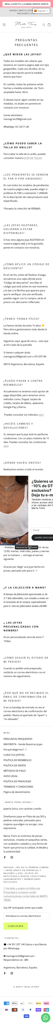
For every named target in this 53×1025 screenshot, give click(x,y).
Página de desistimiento (17, 792)
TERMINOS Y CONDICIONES (18, 786)
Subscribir (16, 926)
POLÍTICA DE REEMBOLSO (17, 760)
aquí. (41, 414)
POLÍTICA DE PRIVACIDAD (17, 781)
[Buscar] (44, 24)
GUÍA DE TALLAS (33, 158)
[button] (41, 10)
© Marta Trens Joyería (26, 987)
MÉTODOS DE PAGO (15, 770)
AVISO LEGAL (11, 776)
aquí (6, 446)
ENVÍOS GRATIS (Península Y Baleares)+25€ (26, 12)
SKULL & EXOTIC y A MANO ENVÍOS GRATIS (26, 4)
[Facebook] (5, 857)
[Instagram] (12, 857)
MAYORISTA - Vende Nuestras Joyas (23, 744)
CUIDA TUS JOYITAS (14, 754)
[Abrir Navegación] (4, 24)
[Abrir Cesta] (49, 24)
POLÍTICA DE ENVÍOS (15, 765)
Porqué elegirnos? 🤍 (15, 749)
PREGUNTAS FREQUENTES (18, 739)
